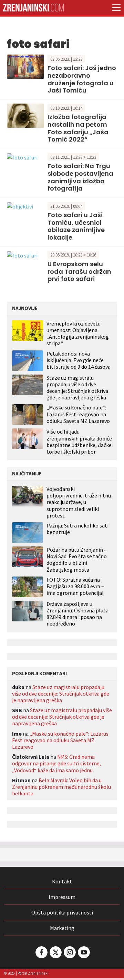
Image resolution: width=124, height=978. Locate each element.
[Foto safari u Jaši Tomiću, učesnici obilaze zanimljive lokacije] (20, 205)
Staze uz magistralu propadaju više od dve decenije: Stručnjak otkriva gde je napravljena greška (77, 387)
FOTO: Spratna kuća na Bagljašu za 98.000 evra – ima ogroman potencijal (75, 586)
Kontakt (62, 881)
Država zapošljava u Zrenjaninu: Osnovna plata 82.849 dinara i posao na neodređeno (77, 614)
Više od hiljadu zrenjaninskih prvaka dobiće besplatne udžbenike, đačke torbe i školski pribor (79, 441)
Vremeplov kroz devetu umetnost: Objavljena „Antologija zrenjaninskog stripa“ (77, 333)
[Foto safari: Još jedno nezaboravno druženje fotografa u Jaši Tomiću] (25, 65)
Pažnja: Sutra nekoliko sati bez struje (77, 528)
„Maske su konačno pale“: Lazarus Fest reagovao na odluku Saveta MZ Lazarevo (78, 414)
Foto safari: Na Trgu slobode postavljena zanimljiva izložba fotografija (80, 177)
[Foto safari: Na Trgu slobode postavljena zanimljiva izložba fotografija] (22, 156)
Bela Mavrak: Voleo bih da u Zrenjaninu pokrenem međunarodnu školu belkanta (61, 787)
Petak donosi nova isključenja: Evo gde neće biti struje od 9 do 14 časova (78, 360)
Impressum (62, 896)
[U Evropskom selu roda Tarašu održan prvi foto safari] (22, 254)
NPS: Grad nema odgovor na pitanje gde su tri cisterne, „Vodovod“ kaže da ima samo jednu (56, 763)
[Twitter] (55, 952)
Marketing (62, 927)
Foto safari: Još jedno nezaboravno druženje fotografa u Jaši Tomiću (82, 79)
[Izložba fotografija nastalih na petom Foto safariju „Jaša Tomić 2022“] (25, 115)
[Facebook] (41, 952)
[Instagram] (69, 952)
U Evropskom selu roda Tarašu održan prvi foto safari (79, 271)
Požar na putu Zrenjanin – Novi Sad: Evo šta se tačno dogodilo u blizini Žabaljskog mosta (76, 559)
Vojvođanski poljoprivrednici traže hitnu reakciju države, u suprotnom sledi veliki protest (78, 502)
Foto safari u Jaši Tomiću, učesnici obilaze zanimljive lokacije (76, 226)
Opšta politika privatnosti (62, 912)
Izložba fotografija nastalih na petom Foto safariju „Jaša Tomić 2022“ (78, 128)
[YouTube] (83, 952)
